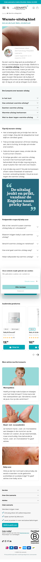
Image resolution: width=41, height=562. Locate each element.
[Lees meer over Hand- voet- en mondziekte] (20, 424)
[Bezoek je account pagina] (34, 8)
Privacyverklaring (8, 554)
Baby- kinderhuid (23, 23)
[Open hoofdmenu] (4, 8)
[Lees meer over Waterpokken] (20, 384)
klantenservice (24, 533)
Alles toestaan (20, 287)
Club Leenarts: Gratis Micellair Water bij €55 (20, 2)
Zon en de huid (8, 23)
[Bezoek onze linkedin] (10, 541)
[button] (7, 7)
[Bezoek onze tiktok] (3, 541)
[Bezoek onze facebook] (8, 541)
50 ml (6, 329)
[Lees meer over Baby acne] (20, 464)
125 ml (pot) (15, 329)
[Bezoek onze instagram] (5, 541)
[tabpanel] (20, 98)
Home (4, 13)
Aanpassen (20, 291)
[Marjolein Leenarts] (20, 53)
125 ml (32, 329)
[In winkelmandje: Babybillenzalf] (14, 347)
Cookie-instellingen (18, 554)
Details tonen (29, 281)
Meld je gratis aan (10, 525)
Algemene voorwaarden (30, 554)
